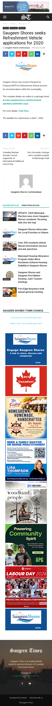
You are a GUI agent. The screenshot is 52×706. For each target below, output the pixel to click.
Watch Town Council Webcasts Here (26, 323)
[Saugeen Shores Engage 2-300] (26, 364)
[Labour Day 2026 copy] (26, 607)
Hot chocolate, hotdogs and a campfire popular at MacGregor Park (38, 155)
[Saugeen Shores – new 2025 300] (26, 629)
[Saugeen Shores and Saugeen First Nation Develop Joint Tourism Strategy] (10, 275)
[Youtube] (30, 683)
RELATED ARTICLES (11, 205)
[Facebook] (22, 683)
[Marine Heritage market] (26, 437)
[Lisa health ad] (26, 480)
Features (7, 236)
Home (5, 23)
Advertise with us (36, 698)
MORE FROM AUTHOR (30, 205)
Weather (22, 28)
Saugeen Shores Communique (17, 48)
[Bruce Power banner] (26, 6)
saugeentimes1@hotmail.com (26, 675)
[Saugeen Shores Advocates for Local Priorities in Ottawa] (10, 232)
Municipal (22, 23)
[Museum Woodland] (26, 522)
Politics (13, 23)
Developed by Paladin (18, 698)
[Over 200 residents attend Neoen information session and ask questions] (10, 246)
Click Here (24, 111)
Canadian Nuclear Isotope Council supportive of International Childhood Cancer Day (13, 158)
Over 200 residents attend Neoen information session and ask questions (32, 245)
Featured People (7, 219)
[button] (48, 17)
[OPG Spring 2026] (26, 564)
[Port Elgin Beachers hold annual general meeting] (10, 292)
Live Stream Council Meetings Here (26, 317)
